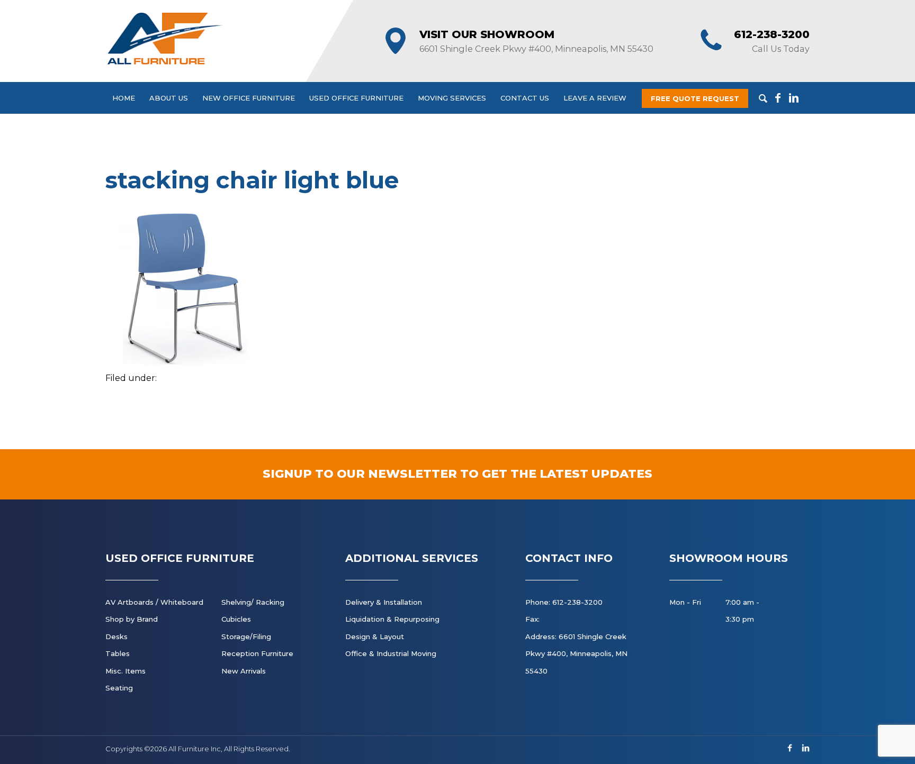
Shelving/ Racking (252, 602)
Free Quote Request (695, 98)
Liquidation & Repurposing (392, 619)
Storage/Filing (246, 636)
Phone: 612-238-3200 (564, 602)
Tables (117, 653)
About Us (168, 98)
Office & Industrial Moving (390, 653)
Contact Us (524, 98)
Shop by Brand (131, 619)
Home (123, 98)
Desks (116, 636)
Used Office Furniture (356, 98)
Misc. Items (125, 671)
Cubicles (236, 619)
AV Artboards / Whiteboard (154, 602)
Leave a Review (594, 98)
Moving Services (452, 98)
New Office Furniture (248, 98)
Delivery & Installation (383, 602)
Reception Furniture (257, 653)
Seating (119, 688)
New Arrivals (243, 671)
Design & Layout (374, 636)
